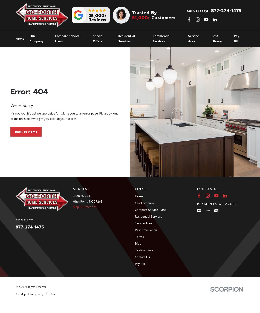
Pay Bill (140, 264)
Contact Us (142, 257)
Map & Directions (85, 207)
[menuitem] (21, 294)
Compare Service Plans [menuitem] (67, 38)
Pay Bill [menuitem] (236, 38)
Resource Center (146, 230)
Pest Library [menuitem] (217, 38)
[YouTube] (206, 19)
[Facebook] (189, 19)
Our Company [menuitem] (37, 38)
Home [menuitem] (20, 39)
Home (139, 196)
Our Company (144, 203)
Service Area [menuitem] (193, 38)
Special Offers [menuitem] (98, 38)
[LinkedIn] (215, 19)
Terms (139, 237)
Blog (138, 243)
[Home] (42, 15)
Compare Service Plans (150, 210)
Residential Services (148, 216)
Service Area (143, 223)
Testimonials (144, 250)
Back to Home (26, 132)
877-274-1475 (226, 11)
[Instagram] (198, 19)
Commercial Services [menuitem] (161, 38)
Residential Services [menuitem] (126, 38)
